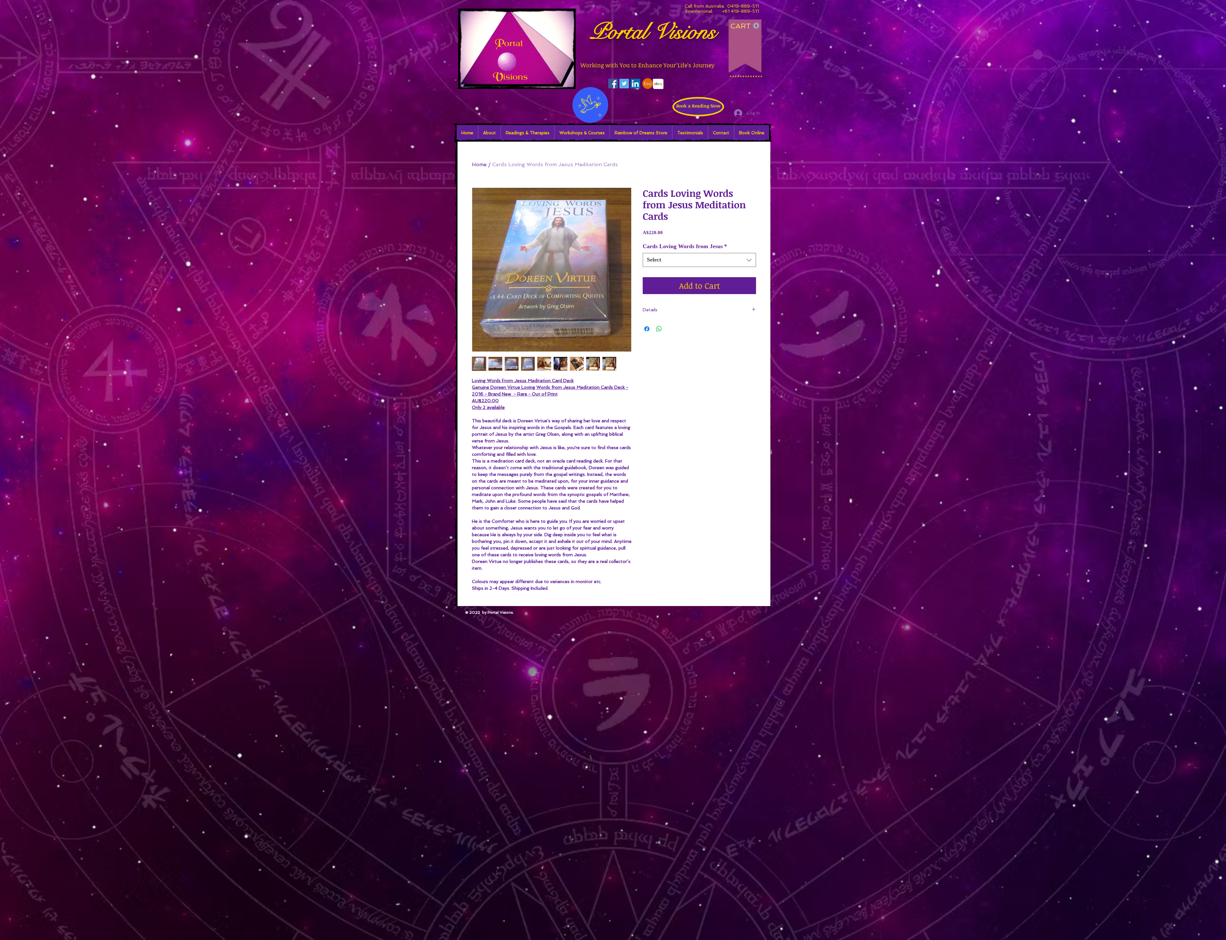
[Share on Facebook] (647, 329)
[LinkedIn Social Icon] (635, 83)
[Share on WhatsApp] (659, 329)
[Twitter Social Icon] (624, 83)
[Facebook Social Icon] (613, 83)
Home (479, 164)
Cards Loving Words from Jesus (685, 246)
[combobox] (699, 260)
